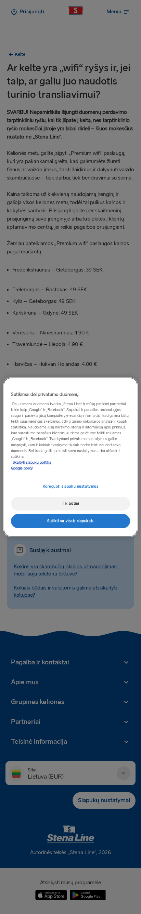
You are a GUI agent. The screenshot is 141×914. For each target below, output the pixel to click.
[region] (70, 457)
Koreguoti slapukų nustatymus (71, 486)
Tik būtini (70, 503)
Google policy (22, 468)
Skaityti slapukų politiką (32, 462)
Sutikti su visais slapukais (70, 521)
